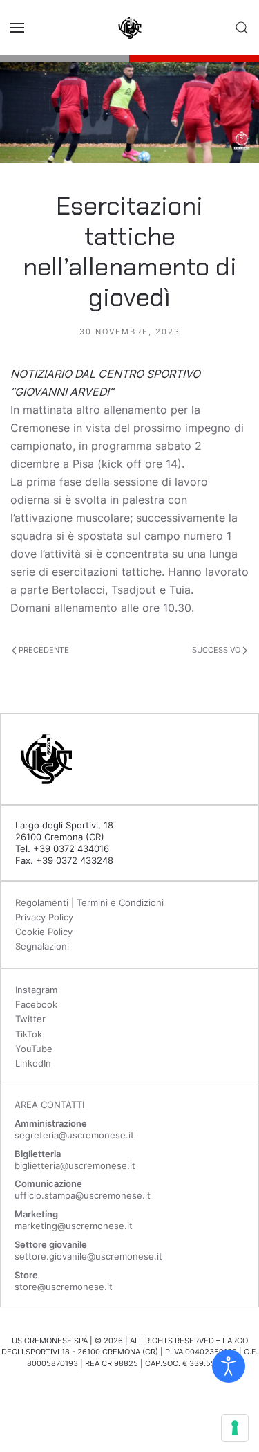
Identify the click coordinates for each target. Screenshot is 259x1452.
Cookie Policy (44, 931)
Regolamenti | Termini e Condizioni (89, 902)
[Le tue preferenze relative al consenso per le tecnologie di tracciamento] (235, 1428)
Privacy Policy (44, 917)
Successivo (217, 650)
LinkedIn (33, 1063)
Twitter (30, 1018)
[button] (17, 27)
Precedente (43, 650)
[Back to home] (130, 27)
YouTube (33, 1048)
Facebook (36, 1004)
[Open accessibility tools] (228, 1366)
